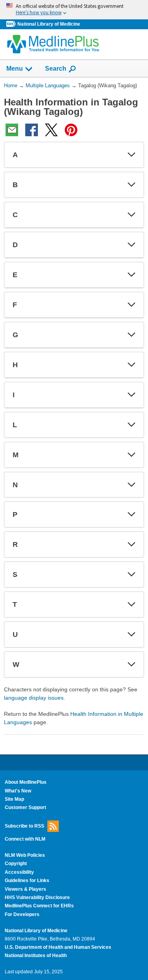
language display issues (34, 698)
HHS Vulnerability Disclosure (37, 897)
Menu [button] (14, 68)
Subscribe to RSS (24, 825)
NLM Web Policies (25, 855)
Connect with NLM (25, 839)
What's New (18, 791)
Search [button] (55, 68)
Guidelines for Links (27, 880)
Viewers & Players (25, 889)
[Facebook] (31, 130)
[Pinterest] (71, 130)
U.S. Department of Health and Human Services (58, 947)
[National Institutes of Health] (11, 24)
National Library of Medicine (48, 24)
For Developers (22, 914)
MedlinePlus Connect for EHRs (39, 906)
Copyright (16, 863)
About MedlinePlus (26, 782)
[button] (131, 155)
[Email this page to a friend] (12, 130)
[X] (51, 130)
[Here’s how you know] (74, 9)
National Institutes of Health (36, 955)
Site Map (14, 799)
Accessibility (19, 872)
